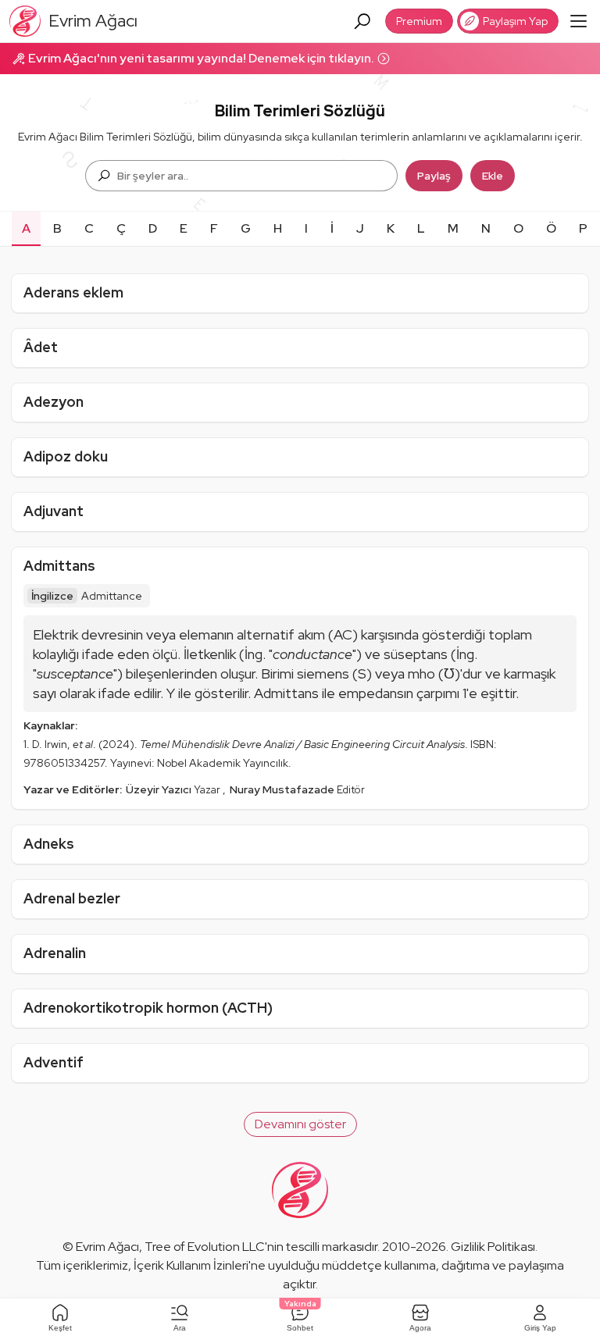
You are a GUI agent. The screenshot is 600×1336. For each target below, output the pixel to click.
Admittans (59, 566)
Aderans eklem (73, 292)
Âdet (40, 347)
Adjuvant (53, 511)
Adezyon (53, 402)
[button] (300, 1124)
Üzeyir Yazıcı (160, 789)
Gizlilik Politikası (493, 1246)
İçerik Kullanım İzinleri (191, 1265)
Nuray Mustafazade (283, 789)
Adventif (53, 1062)
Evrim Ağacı (107, 1246)
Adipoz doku (65, 456)
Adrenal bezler (71, 898)
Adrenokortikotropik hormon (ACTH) (148, 1008)
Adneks (48, 844)
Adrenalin (54, 953)
